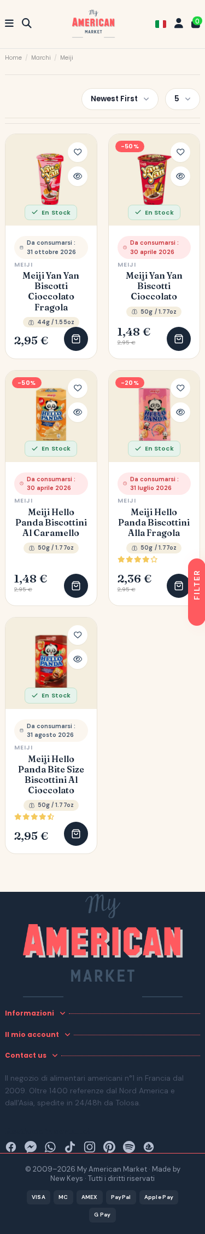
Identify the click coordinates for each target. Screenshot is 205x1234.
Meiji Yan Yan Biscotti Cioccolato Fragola (50, 291)
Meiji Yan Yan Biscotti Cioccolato (154, 286)
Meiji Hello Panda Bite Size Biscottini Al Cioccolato (51, 775)
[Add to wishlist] (77, 152)
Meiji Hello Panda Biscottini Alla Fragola (154, 522)
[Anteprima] (77, 176)
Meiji (23, 264)
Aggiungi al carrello (76, 339)
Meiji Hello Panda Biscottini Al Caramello (51, 522)
